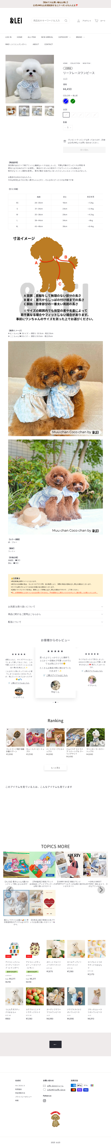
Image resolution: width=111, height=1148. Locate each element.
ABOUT (36, 44)
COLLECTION (75, 63)
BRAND (79, 37)
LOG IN (8, 37)
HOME (19, 37)
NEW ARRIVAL (47, 37)
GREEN (73, 101)
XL (95, 115)
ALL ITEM (32, 37)
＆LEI (65, 79)
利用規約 (18, 1089)
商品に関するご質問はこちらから (24, 614)
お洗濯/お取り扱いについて (21, 606)
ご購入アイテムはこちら (20, 683)
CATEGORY (63, 37)
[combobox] (50, 21)
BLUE (65, 101)
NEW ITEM (86, 63)
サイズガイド (20, 1086)
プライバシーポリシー (23, 1097)
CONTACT (48, 44)
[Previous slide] (8, 742)
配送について (14, 622)
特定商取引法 (20, 1093)
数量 (65, 122)
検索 (17, 1100)
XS (66, 115)
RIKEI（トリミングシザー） (16, 44)
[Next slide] (102, 742)
